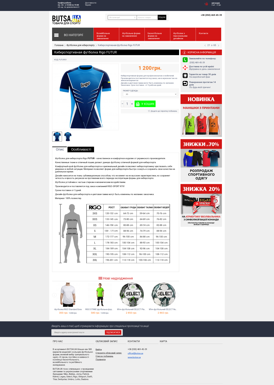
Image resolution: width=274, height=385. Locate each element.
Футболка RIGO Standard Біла (68, 309)
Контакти (203, 33)
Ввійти (99, 349)
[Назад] (205, 45)
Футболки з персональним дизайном (180, 36)
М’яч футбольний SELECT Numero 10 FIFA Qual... (163, 309)
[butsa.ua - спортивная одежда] (66, 20)
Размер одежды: (131, 91)
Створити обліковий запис (109, 353)
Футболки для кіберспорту (81, 45)
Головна (59, 45)
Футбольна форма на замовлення (131, 34)
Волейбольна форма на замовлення (103, 36)
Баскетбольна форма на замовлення (155, 36)
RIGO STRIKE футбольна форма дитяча (99, 309)
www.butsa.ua (134, 357)
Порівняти (101, 359)
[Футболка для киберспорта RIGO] (85, 97)
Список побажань (104, 356)
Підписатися (113, 332)
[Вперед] (218, 45)
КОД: (56, 60)
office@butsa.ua (135, 353)
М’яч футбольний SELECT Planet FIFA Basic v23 (131, 309)
